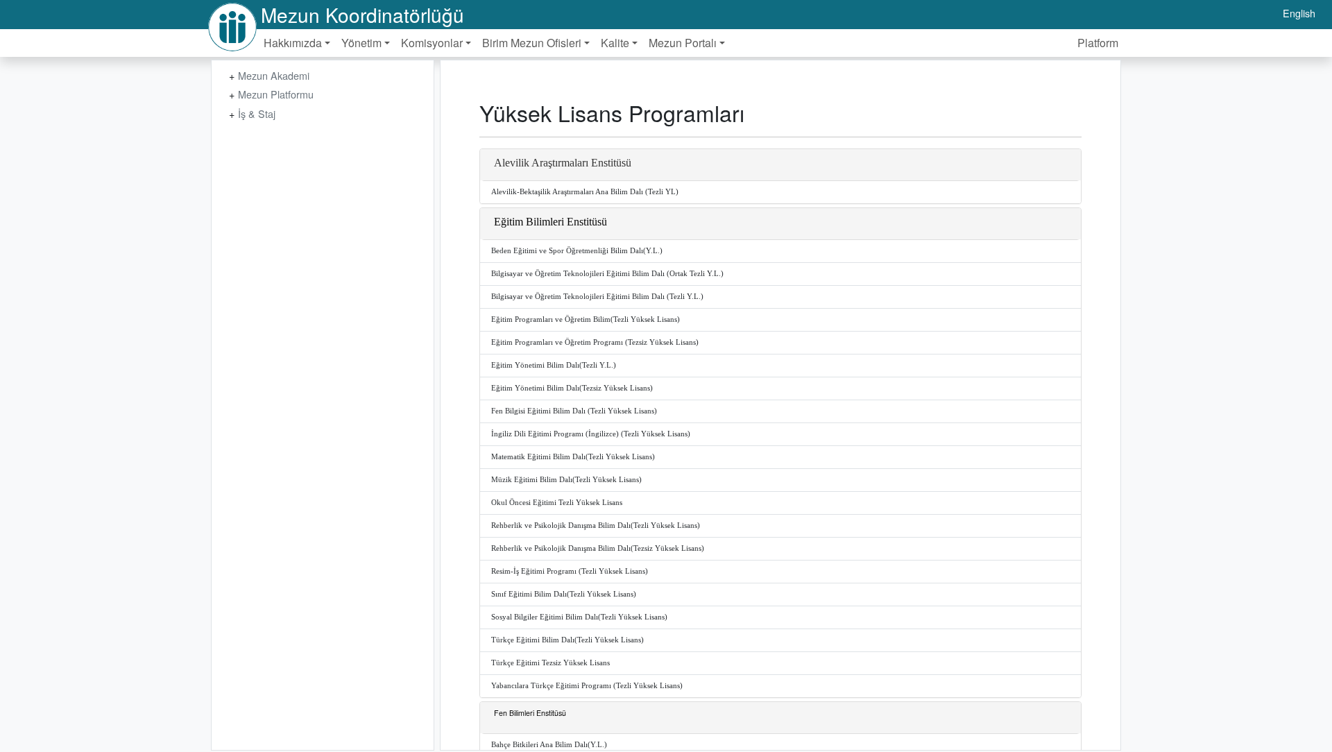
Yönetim (361, 43)
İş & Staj (256, 113)
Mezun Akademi (273, 75)
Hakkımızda (293, 43)
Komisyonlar (432, 43)
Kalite (615, 43)
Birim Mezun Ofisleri (531, 43)
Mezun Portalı (683, 43)
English (1299, 13)
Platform (1097, 43)
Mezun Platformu (276, 94)
